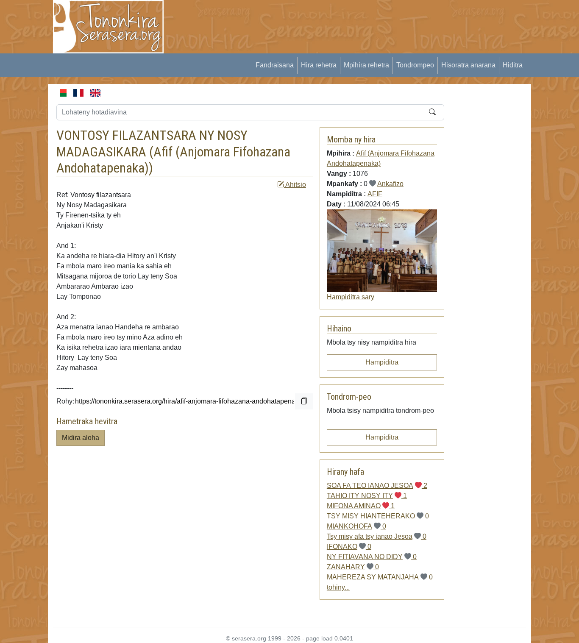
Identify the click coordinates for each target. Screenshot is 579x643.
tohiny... (338, 587)
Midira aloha (80, 437)
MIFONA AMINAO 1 (361, 505)
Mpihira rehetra (366, 65)
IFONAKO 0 (349, 546)
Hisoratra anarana (468, 65)
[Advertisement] (328, 19)
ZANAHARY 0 (353, 567)
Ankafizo (390, 183)
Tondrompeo (415, 65)
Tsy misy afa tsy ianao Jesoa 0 (376, 536)
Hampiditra (381, 362)
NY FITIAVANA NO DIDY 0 (372, 556)
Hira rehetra (319, 65)
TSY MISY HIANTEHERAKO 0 (378, 516)
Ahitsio (295, 184)
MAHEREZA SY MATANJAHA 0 (380, 577)
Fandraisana (275, 65)
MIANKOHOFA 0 (356, 526)
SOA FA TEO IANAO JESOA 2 (377, 485)
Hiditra (513, 65)
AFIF (374, 194)
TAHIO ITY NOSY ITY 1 (367, 495)
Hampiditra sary (350, 297)
